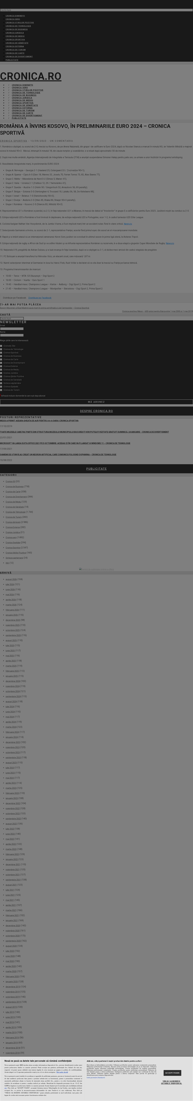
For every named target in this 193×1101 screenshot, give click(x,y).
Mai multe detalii (62, 1072)
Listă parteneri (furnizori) (96, 1077)
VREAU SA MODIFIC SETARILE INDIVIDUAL (171, 1082)
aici (6, 1088)
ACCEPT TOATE (172, 1073)
